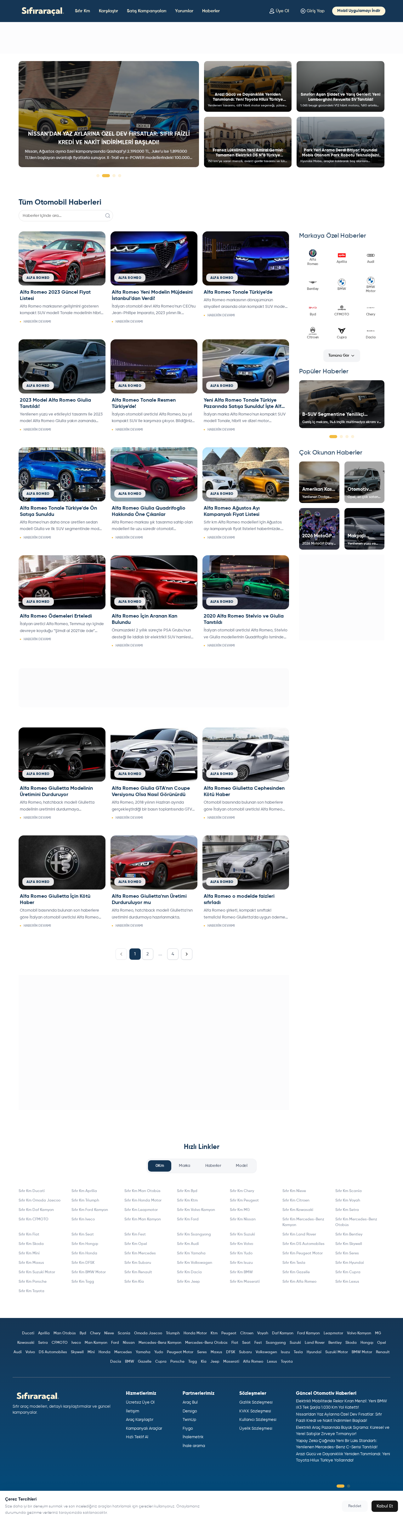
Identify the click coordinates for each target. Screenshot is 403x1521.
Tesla (298, 1352)
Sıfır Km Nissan (243, 1219)
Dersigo (190, 1411)
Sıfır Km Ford (188, 1219)
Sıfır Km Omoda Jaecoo (39, 1200)
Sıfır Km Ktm (187, 1200)
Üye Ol (282, 11)
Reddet (354, 1506)
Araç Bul (190, 1402)
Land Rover (315, 1343)
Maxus (216, 1352)
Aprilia (44, 1333)
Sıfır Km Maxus (31, 1263)
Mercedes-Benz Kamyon (160, 1343)
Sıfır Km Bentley (348, 1234)
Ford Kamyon (308, 1333)
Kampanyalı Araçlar (144, 1429)
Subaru (245, 1352)
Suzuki (295, 1343)
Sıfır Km (82, 11)
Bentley (335, 1343)
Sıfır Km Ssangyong (194, 1234)
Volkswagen (266, 1352)
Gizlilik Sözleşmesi (256, 1402)
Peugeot (228, 1333)
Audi (18, 1352)
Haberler (211, 11)
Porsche (177, 1362)
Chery (95, 1333)
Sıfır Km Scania (348, 1191)
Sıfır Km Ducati (32, 1191)
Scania (124, 1333)
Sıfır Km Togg (82, 1282)
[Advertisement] (201, 38)
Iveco (76, 1343)
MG (378, 1333)
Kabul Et (385, 1506)
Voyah (262, 1333)
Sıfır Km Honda (84, 1253)
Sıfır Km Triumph (85, 1200)
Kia (204, 1362)
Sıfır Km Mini (29, 1253)
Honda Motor (195, 1333)
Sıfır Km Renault (138, 1272)
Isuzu (285, 1352)
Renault (383, 1352)
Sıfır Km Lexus (347, 1282)
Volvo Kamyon (359, 1333)
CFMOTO (60, 1343)
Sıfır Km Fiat (29, 1234)
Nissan (129, 1343)
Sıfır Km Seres (347, 1253)
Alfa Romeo (253, 1362)
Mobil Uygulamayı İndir (358, 11)
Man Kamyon (96, 1343)
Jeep (214, 1362)
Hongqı (366, 1343)
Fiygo (188, 1429)
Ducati (28, 1333)
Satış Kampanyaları (146, 11)
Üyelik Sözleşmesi (255, 1429)
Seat (246, 1343)
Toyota (287, 1362)
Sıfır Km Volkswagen (194, 1263)
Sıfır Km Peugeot (244, 1200)
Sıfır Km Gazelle (296, 1272)
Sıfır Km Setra (347, 1210)
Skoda (351, 1343)
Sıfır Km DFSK (82, 1263)
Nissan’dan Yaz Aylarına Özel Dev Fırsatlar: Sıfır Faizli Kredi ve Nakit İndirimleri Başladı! (339, 1417)
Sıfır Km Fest (135, 1234)
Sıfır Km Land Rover (299, 1234)
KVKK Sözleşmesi (255, 1411)
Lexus (272, 1362)
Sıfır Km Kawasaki (297, 1210)
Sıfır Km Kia (134, 1282)
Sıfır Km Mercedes (140, 1253)
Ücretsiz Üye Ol (140, 1402)
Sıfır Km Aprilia (84, 1191)
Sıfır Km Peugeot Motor (302, 1253)
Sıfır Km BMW (241, 1272)
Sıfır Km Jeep (188, 1282)
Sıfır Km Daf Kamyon (36, 1210)
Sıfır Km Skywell (348, 1244)
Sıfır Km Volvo (241, 1244)
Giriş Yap (316, 11)
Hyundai (314, 1352)
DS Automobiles (53, 1352)
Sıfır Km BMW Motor (88, 1272)
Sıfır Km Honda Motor (143, 1200)
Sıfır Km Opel (135, 1244)
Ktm (214, 1333)
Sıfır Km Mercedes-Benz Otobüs (356, 1222)
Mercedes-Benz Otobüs (206, 1343)
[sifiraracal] (41, 11)
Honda (105, 1352)
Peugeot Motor (180, 1352)
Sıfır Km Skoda (31, 1244)
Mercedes (123, 1352)
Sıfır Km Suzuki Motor (37, 1272)
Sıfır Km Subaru (137, 1263)
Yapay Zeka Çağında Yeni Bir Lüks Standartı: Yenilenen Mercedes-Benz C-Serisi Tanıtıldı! (336, 1444)
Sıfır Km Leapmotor (141, 1210)
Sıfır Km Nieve (294, 1191)
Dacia (115, 1362)
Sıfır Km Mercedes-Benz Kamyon (303, 1222)
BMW (129, 1362)
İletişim (132, 1411)
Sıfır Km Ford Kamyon (89, 1210)
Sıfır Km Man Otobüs (142, 1191)
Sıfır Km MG (240, 1210)
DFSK (230, 1352)
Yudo (158, 1352)
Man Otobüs (65, 1333)
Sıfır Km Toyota (31, 1291)
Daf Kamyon (282, 1333)
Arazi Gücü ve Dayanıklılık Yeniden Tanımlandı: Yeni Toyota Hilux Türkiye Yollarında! (343, 1457)
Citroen (246, 1333)
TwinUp (189, 1420)
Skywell (77, 1352)
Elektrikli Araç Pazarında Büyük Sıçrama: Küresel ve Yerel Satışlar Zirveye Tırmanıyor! (342, 1431)
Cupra (161, 1362)
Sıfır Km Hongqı (84, 1244)
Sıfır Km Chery (242, 1191)
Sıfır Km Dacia (189, 1272)
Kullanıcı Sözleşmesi (257, 1420)
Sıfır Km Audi (188, 1244)
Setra (43, 1343)
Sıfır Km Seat (82, 1234)
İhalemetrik (193, 1437)
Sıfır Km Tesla (293, 1263)
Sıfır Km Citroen (295, 1200)
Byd (83, 1333)
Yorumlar (184, 11)
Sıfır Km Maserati (245, 1282)
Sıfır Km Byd (187, 1191)
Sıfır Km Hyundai (349, 1263)
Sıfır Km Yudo (241, 1253)
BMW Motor (362, 1352)
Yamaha (143, 1352)
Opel (381, 1343)
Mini (91, 1352)
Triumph (173, 1333)
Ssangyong (276, 1343)
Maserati (231, 1362)
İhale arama (194, 1446)
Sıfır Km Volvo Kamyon (196, 1210)
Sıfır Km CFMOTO (33, 1219)
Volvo (30, 1352)
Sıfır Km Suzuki (242, 1234)
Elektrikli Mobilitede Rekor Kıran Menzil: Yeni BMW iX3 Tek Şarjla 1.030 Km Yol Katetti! (341, 1404)
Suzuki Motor (336, 1352)
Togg (192, 1362)
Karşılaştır (108, 11)
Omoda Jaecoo (148, 1333)
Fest (258, 1343)
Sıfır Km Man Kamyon (142, 1219)
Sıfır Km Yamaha (191, 1253)
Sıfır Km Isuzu (241, 1263)
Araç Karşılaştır (139, 1420)
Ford (115, 1343)
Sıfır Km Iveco (83, 1219)
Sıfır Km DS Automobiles (303, 1244)
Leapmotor (333, 1333)
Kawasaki (25, 1343)
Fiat (234, 1343)
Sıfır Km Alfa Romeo (299, 1282)
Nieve (109, 1333)
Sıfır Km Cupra (347, 1272)
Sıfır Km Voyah (347, 1200)
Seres (202, 1352)
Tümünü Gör (338, 356)
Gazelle (144, 1362)
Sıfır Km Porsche (33, 1282)
